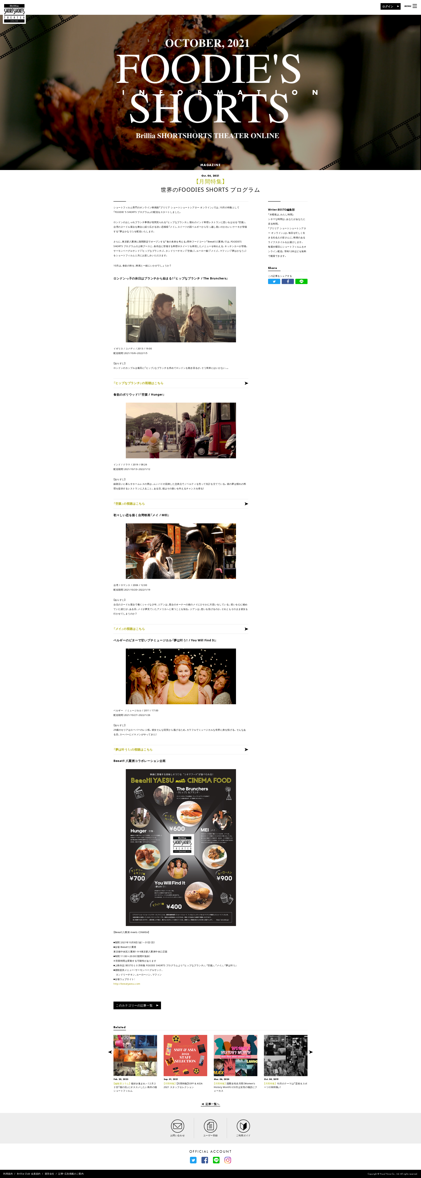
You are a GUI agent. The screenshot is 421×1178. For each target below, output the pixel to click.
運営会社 (49, 1173)
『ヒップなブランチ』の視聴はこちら (138, 383)
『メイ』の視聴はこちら (129, 629)
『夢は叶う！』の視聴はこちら (133, 749)
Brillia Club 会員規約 (29, 1173)
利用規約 (8, 1173)
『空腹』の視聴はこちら (129, 503)
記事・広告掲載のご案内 (71, 1173)
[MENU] (415, 6)
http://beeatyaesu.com (126, 983)
